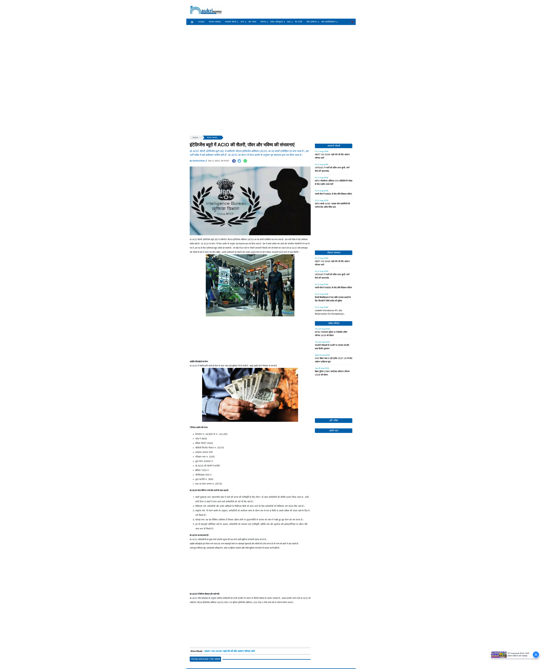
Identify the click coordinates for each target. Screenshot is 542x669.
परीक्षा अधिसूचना (276, 22)
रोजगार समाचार (215, 22)
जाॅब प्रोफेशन (311, 22)
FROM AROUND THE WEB (205, 659)
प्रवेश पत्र (333, 494)
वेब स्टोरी (298, 22)
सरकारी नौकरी (230, 22)
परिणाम (263, 22)
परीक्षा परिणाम (333, 323)
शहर (289, 22)
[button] (192, 22)
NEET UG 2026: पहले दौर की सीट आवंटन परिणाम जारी (230, 651)
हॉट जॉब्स (252, 22)
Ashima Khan (199, 160)
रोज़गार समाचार (333, 252)
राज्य (242, 22)
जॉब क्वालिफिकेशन (328, 22)
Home (201, 22)
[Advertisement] (290, 8)
